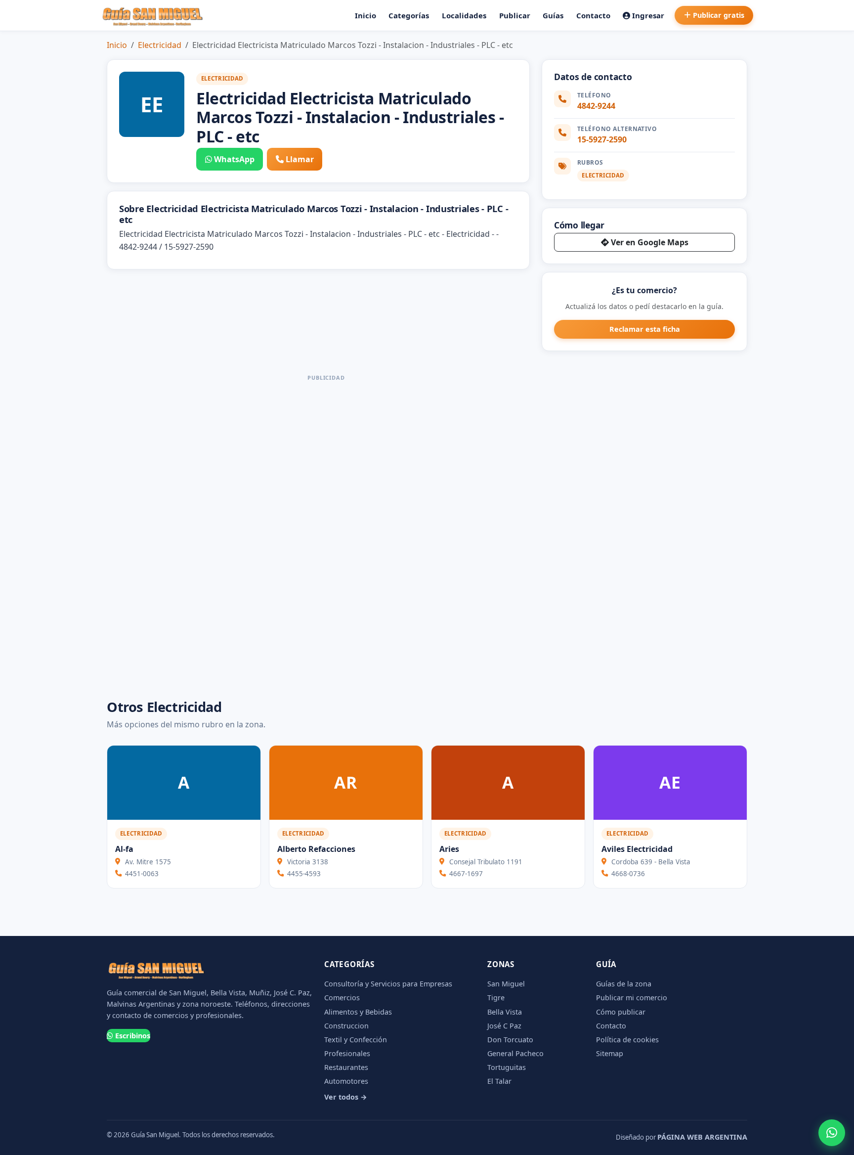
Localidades (464, 15)
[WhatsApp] (831, 1132)
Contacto (593, 15)
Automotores (346, 1081)
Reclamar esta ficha (644, 329)
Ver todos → (345, 1097)
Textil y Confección (355, 1039)
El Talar (499, 1081)
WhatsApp (234, 159)
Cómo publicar (620, 1012)
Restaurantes (346, 1067)
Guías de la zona (623, 983)
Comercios (342, 997)
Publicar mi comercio (631, 997)
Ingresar (648, 15)
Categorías (408, 15)
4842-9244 (596, 105)
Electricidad (159, 45)
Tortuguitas (506, 1067)
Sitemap (609, 1053)
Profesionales (347, 1053)
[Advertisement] (326, 533)
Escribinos (132, 1035)
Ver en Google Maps (649, 242)
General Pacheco (515, 1053)
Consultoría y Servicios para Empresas (388, 983)
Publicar (514, 15)
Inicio (365, 15)
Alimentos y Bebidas (358, 1012)
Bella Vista (504, 1012)
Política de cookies (627, 1039)
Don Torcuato (510, 1039)
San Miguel (506, 983)
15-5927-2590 (602, 139)
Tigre (496, 997)
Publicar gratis (718, 15)
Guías (553, 15)
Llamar (300, 159)
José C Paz (504, 1025)
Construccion (346, 1025)
